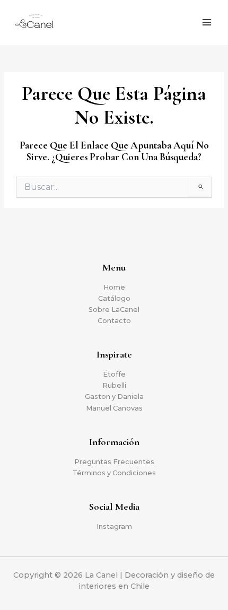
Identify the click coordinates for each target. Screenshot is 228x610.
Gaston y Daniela (114, 396)
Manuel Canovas (114, 408)
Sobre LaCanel (114, 309)
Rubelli (114, 385)
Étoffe (114, 374)
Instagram (114, 526)
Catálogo (114, 298)
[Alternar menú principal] (206, 22)
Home (114, 287)
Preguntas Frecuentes (114, 462)
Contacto (114, 321)
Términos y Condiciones (114, 473)
